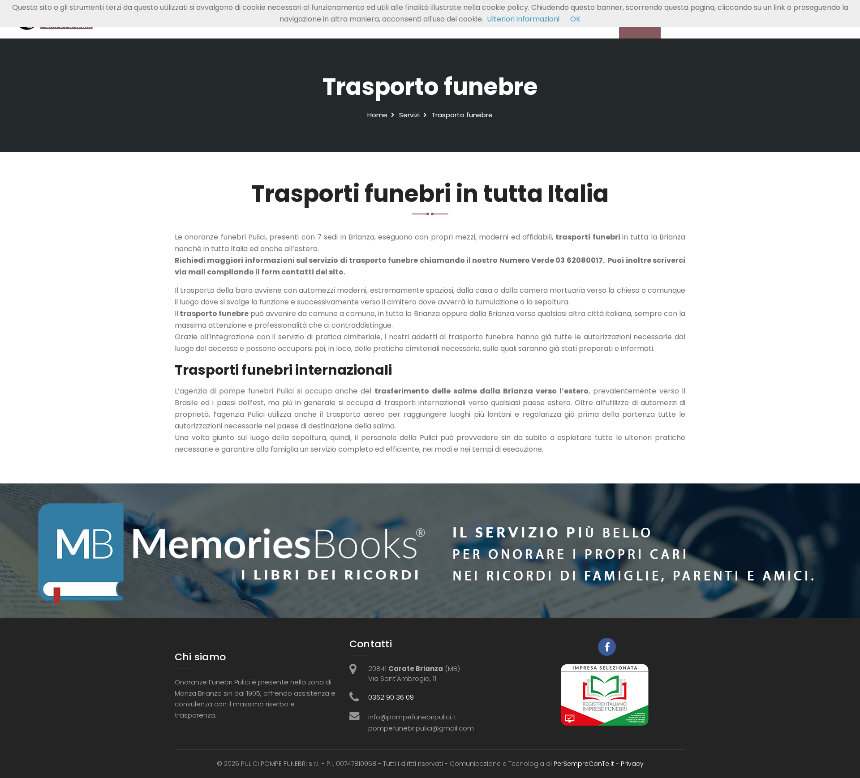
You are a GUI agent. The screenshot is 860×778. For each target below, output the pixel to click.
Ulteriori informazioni (523, 19)
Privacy (632, 763)
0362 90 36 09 (391, 697)
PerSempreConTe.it (584, 763)
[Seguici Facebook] (607, 647)
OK (575, 19)
